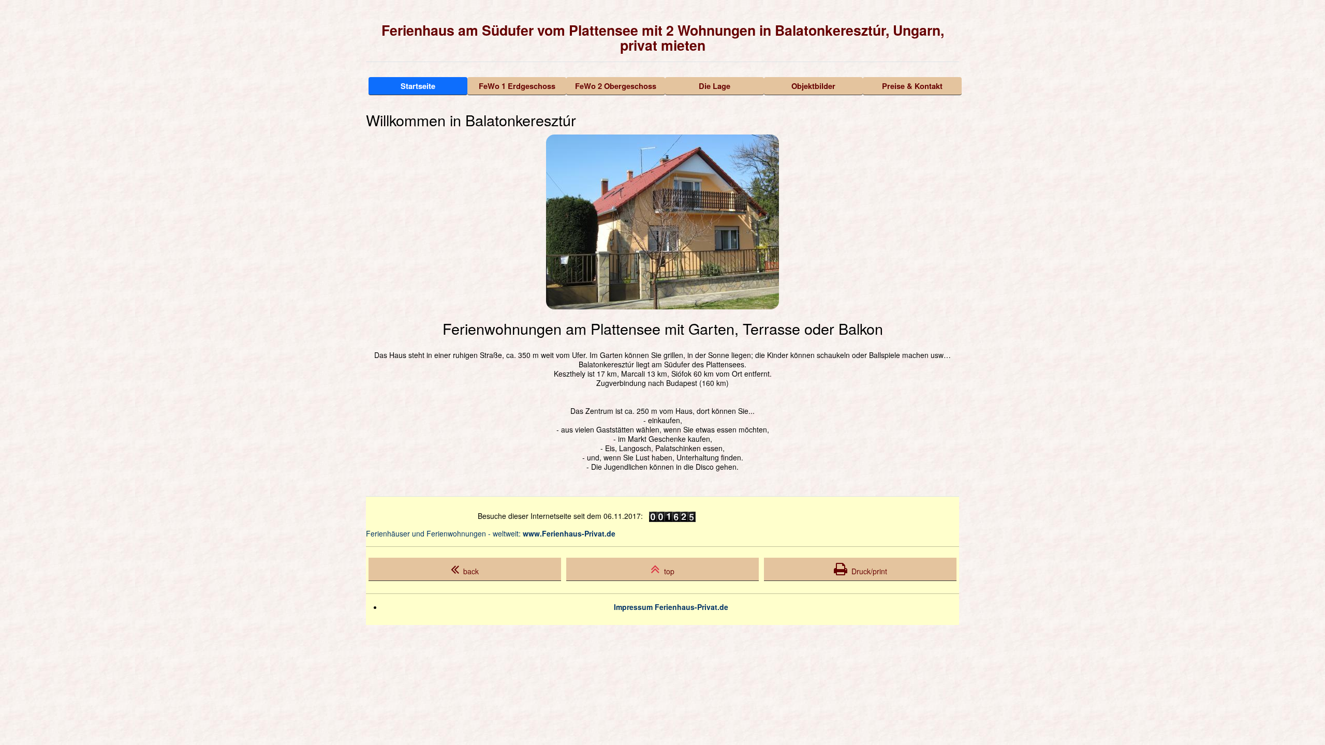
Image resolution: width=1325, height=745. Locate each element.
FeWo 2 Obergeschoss (615, 86)
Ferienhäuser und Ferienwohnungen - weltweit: (490, 533)
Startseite (418, 86)
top (667, 571)
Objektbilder (813, 86)
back (469, 571)
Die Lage (714, 86)
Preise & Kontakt (912, 86)
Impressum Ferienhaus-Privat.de (671, 607)
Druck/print (867, 571)
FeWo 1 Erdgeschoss (517, 86)
